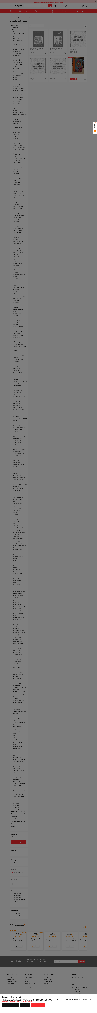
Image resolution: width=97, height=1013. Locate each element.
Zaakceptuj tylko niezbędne (10, 1004)
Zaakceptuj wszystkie (38, 1004)
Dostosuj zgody (25, 1004)
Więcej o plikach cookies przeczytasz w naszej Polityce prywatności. (17, 1001)
